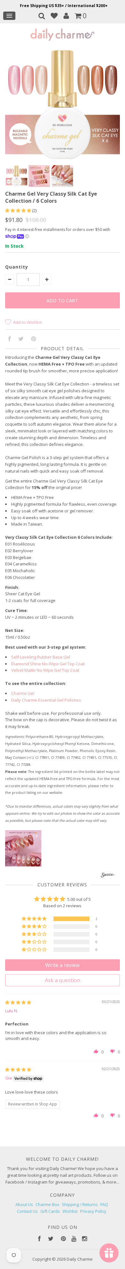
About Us (24, 1204)
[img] (18, 1002)
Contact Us (27, 1211)
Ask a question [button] (62, 980)
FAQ (104, 1204)
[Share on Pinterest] (33, 339)
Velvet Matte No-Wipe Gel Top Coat (45, 670)
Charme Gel (22, 693)
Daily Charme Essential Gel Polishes (46, 700)
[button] (18, 210)
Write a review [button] (62, 965)
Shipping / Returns (80, 1204)
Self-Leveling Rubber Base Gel (40, 657)
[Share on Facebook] (10, 339)
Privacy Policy (93, 1211)
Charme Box (47, 1204)
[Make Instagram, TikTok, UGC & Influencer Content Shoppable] (108, 876)
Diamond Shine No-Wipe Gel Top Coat (48, 664)
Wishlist (70, 1211)
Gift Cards (50, 1211)
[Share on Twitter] (21, 339)
